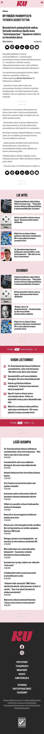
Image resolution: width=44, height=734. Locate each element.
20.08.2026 (7, 578)
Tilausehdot (22, 692)
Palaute (22, 674)
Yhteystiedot (22, 662)
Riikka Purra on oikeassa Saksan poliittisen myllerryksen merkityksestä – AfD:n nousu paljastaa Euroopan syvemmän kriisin (28, 237)
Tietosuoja (22, 684)
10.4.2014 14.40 (37, 42)
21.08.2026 (7, 557)
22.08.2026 (7, 510)
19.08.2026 (7, 605)
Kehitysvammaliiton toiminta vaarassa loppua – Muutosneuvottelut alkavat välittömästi (27, 219)
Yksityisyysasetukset (22, 688)
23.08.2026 (7, 478)
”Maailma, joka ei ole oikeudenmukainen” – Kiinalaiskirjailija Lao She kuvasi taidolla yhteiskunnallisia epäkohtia (27, 310)
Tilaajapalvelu (22, 666)
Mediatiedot (22, 670)
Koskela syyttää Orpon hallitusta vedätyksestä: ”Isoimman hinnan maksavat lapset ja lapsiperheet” (23, 386)
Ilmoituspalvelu (22, 678)
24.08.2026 (7, 457)
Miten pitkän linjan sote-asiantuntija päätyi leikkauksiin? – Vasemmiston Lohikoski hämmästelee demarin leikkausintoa (19, 552)
